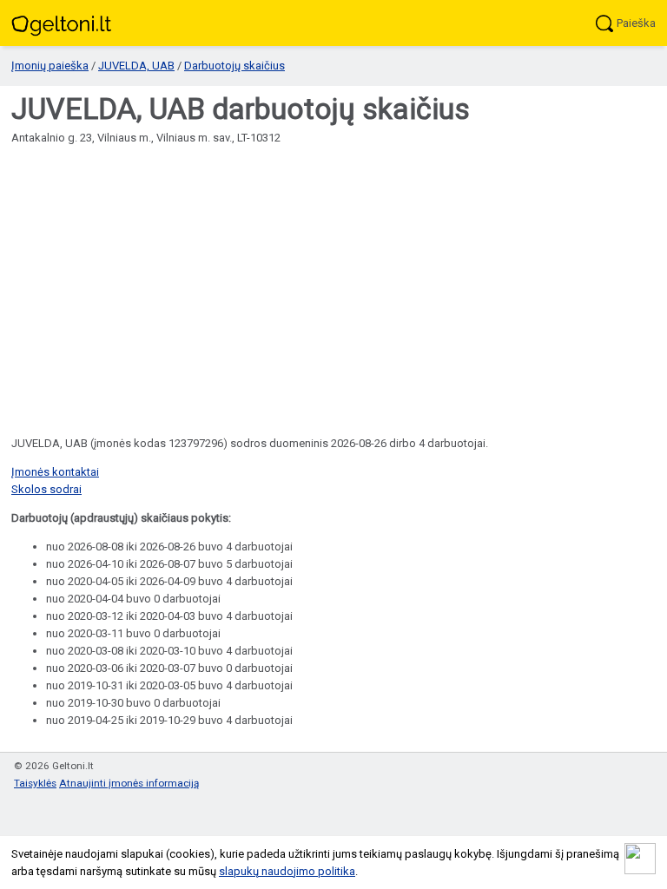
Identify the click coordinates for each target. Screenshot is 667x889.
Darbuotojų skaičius (234, 65)
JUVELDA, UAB (136, 65)
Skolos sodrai (46, 489)
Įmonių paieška (50, 65)
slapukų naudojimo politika (287, 871)
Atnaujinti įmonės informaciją (129, 783)
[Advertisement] (333, 276)
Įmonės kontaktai (55, 471)
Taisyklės (35, 783)
